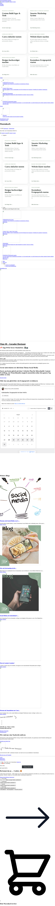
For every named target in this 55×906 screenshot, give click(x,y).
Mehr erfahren (3, 524)
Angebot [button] (4, 135)
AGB (1, 757)
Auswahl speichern (18, 789)
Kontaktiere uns (3, 268)
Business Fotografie (4, 730)
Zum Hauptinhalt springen (5, 0)
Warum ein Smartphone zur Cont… (10, 710)
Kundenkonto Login (4, 118)
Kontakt (1, 4)
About (1, 106)
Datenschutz (11, 128)
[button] (27, 844)
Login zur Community (10, 264)
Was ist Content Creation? (7, 663)
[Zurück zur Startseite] (8, 1)
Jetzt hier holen (3, 377)
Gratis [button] (4, 207)
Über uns (5, 262)
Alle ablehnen (3, 789)
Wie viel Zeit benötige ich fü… (8, 568)
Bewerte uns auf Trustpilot (5, 755)
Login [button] (4, 263)
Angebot (2, 5)
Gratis (1, 77)
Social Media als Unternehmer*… (9, 615)
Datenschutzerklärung (4, 777)
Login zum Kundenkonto (10, 266)
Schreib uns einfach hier (5, 741)
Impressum (5, 128)
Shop (1, 3)
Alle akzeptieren (10, 789)
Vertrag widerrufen (28, 766)
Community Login (4, 120)
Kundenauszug (3, 732)
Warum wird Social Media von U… (10, 521)
